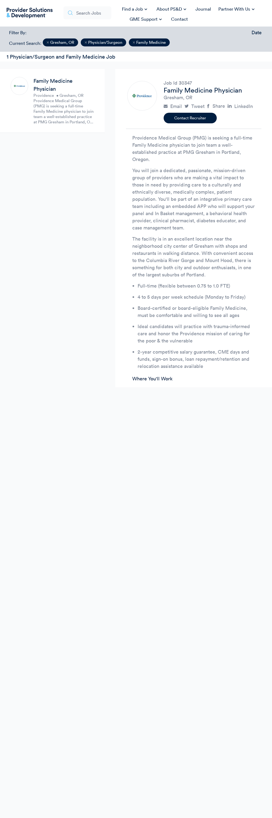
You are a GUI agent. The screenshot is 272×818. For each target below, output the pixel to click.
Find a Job (135, 9)
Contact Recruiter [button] (190, 117)
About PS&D (172, 9)
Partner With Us (237, 9)
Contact (179, 19)
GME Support (146, 19)
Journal (203, 9)
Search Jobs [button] (88, 13)
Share (218, 106)
